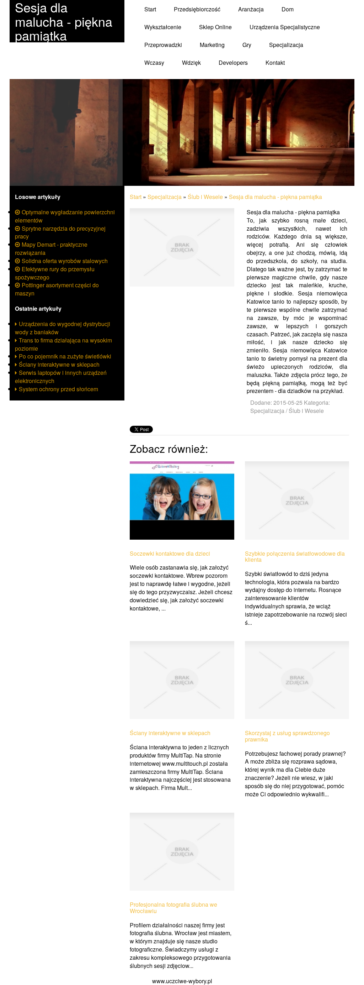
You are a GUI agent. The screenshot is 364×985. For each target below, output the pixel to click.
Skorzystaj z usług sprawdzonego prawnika (287, 736)
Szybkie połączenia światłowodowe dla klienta (295, 556)
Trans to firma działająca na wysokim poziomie (63, 344)
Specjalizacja (165, 197)
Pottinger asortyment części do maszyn (57, 289)
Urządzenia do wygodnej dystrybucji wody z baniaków (62, 328)
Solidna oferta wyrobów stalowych (65, 261)
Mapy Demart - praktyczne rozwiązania (51, 248)
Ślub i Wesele (205, 197)
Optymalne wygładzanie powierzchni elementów (65, 216)
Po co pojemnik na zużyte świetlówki (65, 356)
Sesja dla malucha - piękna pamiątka (275, 197)
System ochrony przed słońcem (58, 389)
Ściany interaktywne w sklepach (59, 364)
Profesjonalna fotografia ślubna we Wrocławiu (173, 907)
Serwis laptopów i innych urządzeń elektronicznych (61, 376)
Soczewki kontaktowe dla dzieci (170, 553)
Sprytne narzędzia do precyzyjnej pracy (60, 232)
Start (135, 197)
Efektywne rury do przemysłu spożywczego (55, 273)
